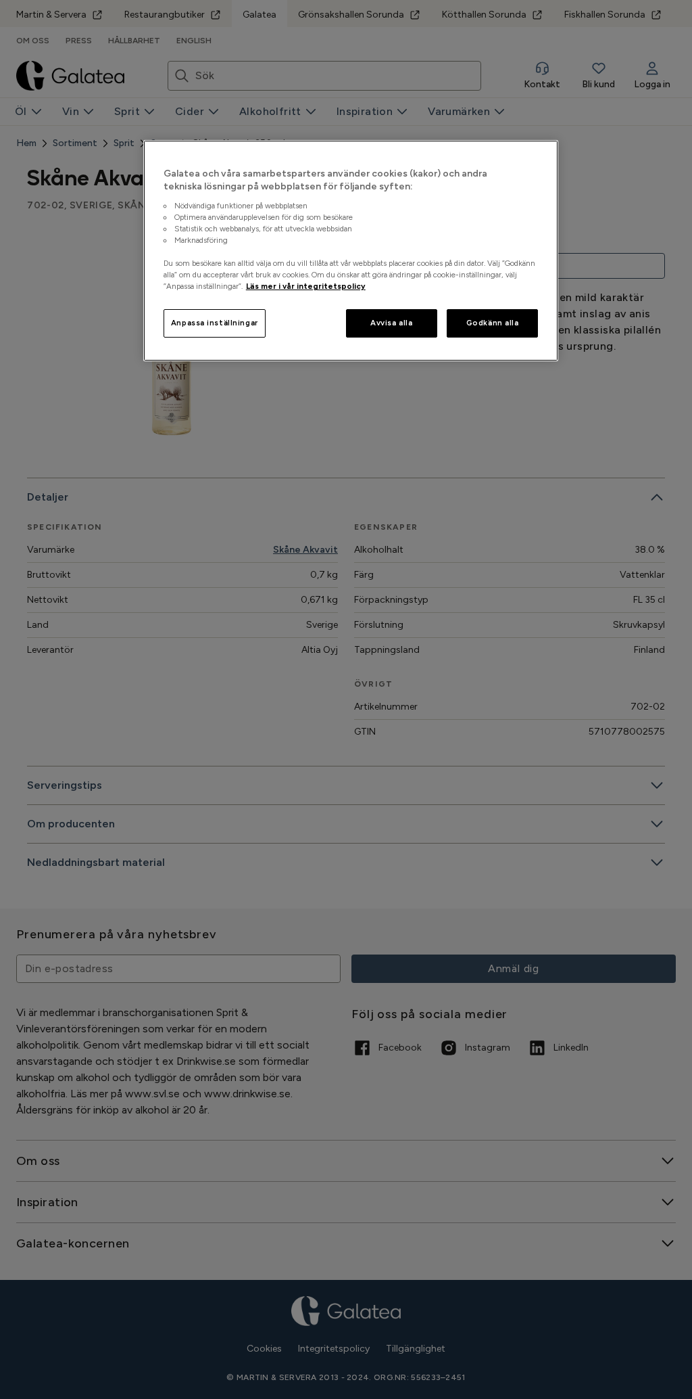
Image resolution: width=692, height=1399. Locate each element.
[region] (350, 251)
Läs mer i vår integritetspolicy (306, 286)
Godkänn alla (492, 322)
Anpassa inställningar (214, 322)
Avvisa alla (391, 322)
